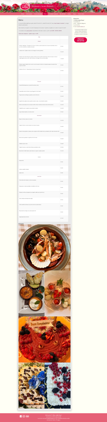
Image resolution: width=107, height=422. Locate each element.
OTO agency (58, 420)
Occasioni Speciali (53, 14)
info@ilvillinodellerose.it (80, 26)
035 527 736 (41, 418)
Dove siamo (81, 14)
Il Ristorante (29, 14)
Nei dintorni (63, 14)
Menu (45, 14)
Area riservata (49, 420)
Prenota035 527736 (80, 40)
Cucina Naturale (38, 14)
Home (22, 14)
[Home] (25, 6)
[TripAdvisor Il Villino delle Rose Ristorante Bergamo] (27, 416)
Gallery (69, 14)
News (74, 14)
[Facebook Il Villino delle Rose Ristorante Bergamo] (21, 416)
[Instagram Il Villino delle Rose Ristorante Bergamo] (24, 416)
